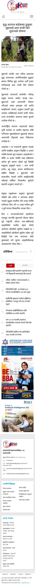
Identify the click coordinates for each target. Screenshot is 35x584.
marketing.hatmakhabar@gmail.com (17, 474)
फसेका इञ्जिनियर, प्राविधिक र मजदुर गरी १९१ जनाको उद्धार (18, 301)
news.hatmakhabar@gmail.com (16, 469)
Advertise (13, 574)
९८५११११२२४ (9, 460)
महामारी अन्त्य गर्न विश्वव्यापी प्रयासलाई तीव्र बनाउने (19, 272)
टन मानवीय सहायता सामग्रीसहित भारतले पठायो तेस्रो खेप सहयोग (19, 322)
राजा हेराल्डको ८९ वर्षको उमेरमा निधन (17, 281)
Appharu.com (25, 583)
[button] (32, 16)
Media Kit (28, 574)
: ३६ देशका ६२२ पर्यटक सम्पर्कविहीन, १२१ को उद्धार (18, 291)
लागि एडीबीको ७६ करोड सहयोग (16, 312)
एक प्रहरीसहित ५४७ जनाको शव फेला (18, 333)
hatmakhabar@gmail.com (14, 464)
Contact (20, 574)
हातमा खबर (5, 64)
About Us (5, 574)
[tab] (10, 266)
